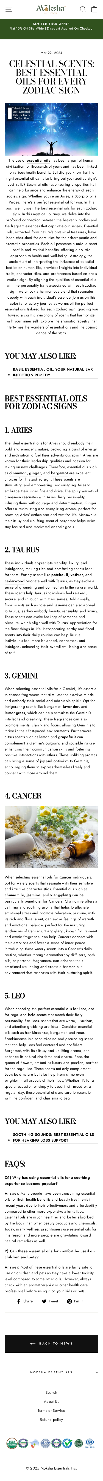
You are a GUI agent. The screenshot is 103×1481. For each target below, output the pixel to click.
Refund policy (51, 1419)
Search (51, 1392)
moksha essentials (51, 1372)
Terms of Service (51, 1410)
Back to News (55, 1343)
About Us (51, 1401)
